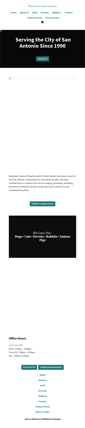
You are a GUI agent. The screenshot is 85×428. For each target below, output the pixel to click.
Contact (69, 12)
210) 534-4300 (16, 345)
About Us (24, 12)
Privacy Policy (52, 17)
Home (14, 12)
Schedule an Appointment (43, 204)
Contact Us (42, 59)
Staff (34, 12)
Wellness (56, 12)
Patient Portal (34, 17)
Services (45, 12)
